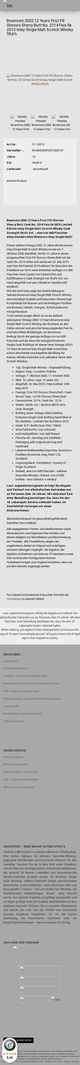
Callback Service (14, 721)
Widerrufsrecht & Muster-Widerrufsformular (31, 683)
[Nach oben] (67, 1058)
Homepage (14, 599)
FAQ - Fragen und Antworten (21, 691)
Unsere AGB (11, 706)
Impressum (10, 661)
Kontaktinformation (15, 668)
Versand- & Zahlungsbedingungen (25, 676)
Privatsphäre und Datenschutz (22, 713)
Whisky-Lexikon (13, 757)
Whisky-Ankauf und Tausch (20, 772)
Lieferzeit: (14, 169)
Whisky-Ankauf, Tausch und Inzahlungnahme (32, 698)
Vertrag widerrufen (18, 1040)
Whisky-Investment (15, 764)
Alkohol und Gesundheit (18, 787)
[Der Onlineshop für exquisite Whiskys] (11, 5)
